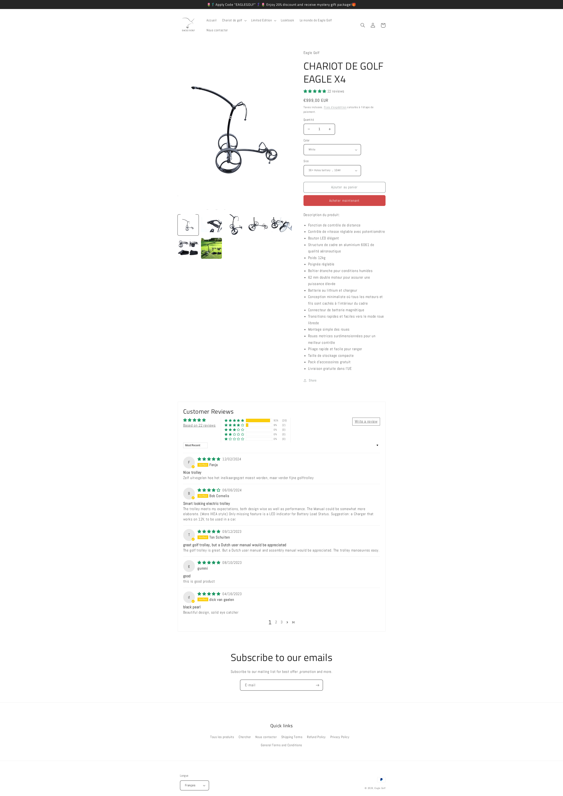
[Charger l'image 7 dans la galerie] (211, 248)
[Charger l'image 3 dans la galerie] (234, 224)
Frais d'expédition (335, 107)
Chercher (245, 737)
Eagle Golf (380, 788)
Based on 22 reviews (199, 425)
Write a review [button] (366, 421)
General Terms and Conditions (281, 745)
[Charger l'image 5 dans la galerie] (281, 224)
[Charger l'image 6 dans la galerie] (188, 248)
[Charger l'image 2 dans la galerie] (211, 224)
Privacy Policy (339, 737)
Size (306, 161)
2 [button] (276, 622)
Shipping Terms (292, 737)
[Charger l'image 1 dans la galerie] (188, 224)
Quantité (308, 120)
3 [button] (282, 622)
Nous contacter (266, 737)
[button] (233, 20)
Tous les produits (222, 737)
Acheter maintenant (344, 200)
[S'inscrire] (318, 685)
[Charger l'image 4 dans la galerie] (258, 224)
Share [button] (313, 380)
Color (306, 140)
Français (190, 785)
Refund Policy (316, 737)
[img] (209, 459)
